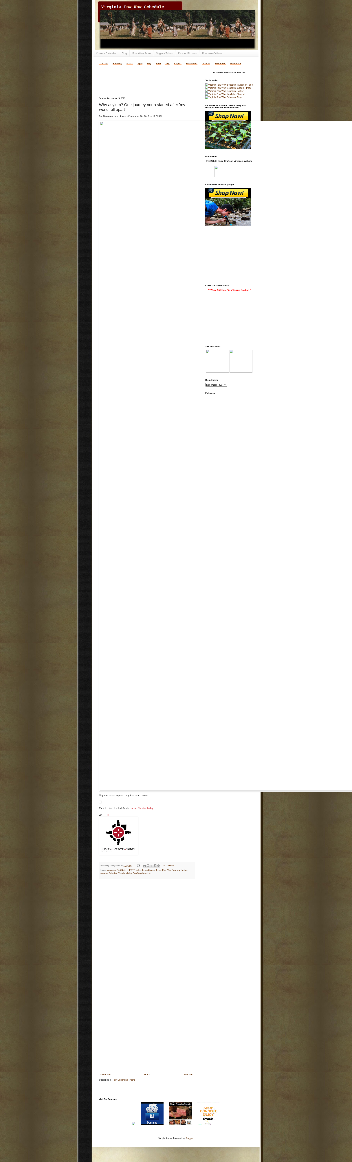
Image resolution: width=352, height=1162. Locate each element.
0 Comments (168, 865)
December (235, 63)
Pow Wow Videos (212, 53)
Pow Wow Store (141, 53)
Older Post (188, 1074)
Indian (138, 870)
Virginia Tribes (164, 53)
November (220, 63)
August (178, 63)
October (206, 63)
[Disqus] (146, 929)
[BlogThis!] (148, 865)
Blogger (189, 1138)
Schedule (113, 873)
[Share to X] (151, 865)
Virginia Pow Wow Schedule (138, 873)
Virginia (121, 873)
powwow (104, 873)
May (149, 63)
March (129, 63)
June (158, 63)
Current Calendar (106, 53)
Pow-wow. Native (179, 870)
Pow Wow (166, 870)
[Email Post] (138, 865)
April (140, 63)
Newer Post (105, 1074)
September (191, 63)
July (167, 63)
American (111, 870)
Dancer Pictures (187, 53)
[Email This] (144, 865)
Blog (124, 53)
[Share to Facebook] (155, 865)
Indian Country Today (142, 808)
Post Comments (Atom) (124, 1080)
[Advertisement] (142, 76)
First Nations (122, 870)
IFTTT (106, 815)
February (117, 63)
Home (147, 1074)
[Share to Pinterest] (158, 865)
